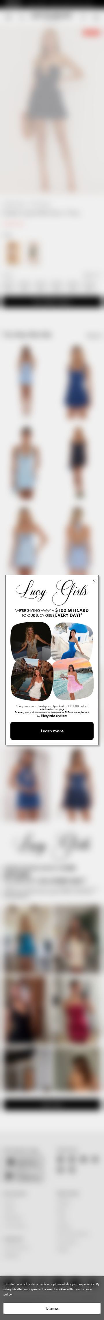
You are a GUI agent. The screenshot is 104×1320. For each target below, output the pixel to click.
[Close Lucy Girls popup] (94, 581)
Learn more (52, 731)
